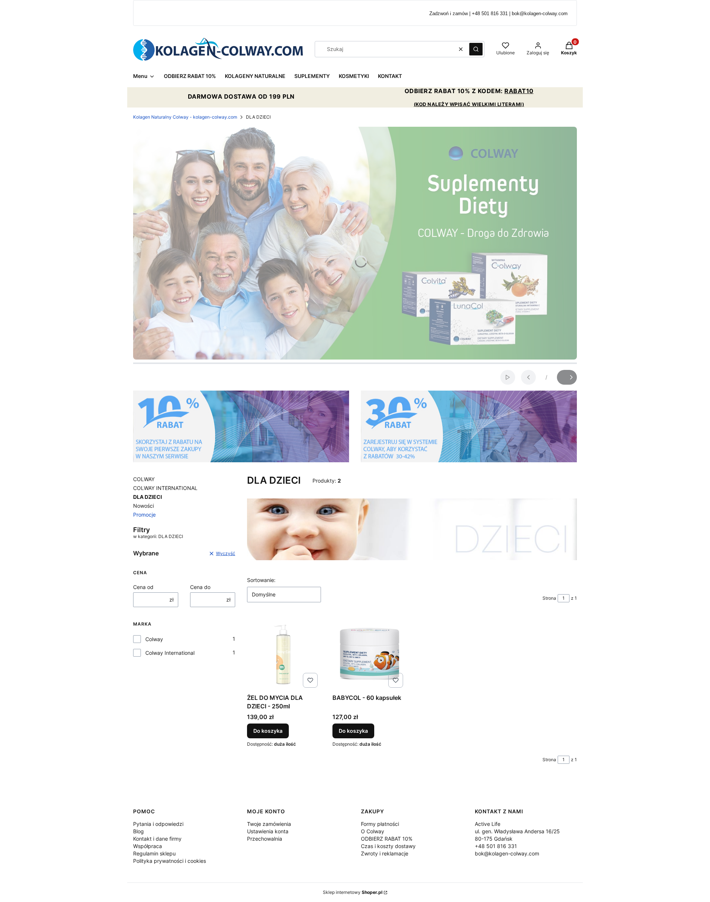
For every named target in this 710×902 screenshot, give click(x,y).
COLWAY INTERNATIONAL (165, 488)
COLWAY (144, 479)
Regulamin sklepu (154, 853)
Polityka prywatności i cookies (169, 861)
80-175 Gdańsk (494, 838)
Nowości (143, 506)
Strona (549, 598)
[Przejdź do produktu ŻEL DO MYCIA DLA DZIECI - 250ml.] (284, 654)
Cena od (143, 587)
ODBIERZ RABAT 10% (386, 838)
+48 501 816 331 (496, 846)
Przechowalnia (264, 838)
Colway (154, 639)
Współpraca (147, 846)
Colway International (170, 653)
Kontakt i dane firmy (157, 838)
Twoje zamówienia (269, 824)
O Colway (372, 831)
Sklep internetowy (352, 892)
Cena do (200, 587)
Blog (138, 831)
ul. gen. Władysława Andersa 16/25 (517, 831)
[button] (476, 49)
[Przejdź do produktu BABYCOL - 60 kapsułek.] (369, 654)
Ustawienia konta (267, 831)
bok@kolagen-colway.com (507, 853)
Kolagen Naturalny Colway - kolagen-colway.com (185, 117)
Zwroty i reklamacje (384, 853)
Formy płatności (380, 824)
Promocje (144, 514)
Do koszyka (268, 731)
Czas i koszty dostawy (388, 846)
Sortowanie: (261, 580)
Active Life (487, 824)
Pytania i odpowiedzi (158, 824)
